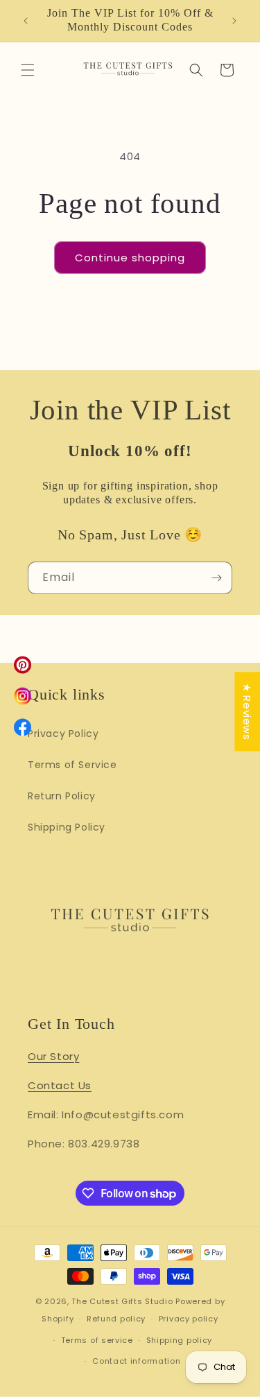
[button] (27, 70)
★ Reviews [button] (247, 711)
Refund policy (116, 1318)
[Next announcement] (234, 21)
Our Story (53, 1056)
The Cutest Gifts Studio (122, 1301)
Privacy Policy (63, 733)
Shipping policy (179, 1340)
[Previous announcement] (25, 21)
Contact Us (60, 1085)
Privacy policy (188, 1318)
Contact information (136, 1360)
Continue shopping (130, 257)
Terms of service (97, 1340)
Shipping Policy (66, 827)
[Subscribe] (216, 578)
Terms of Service (72, 765)
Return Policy (62, 796)
